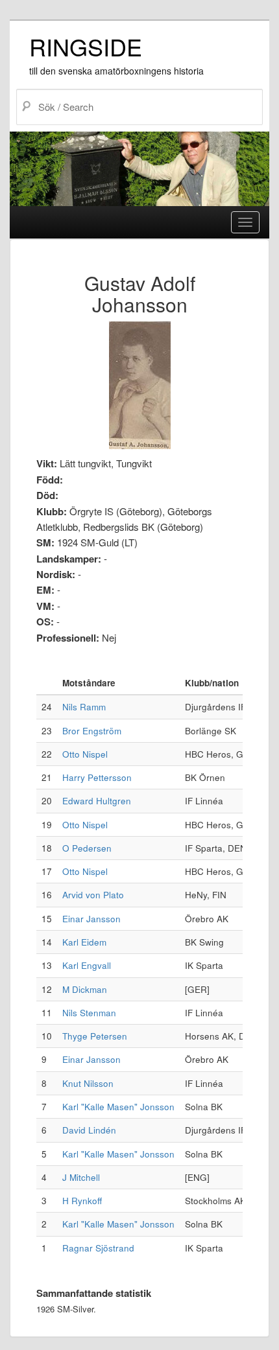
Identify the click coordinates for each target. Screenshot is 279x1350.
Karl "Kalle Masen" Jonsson (118, 1106)
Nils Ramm (84, 707)
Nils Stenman (89, 1013)
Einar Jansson (91, 919)
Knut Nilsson (88, 1083)
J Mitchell (81, 1177)
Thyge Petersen (94, 1036)
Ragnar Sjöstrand (98, 1248)
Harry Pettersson (97, 777)
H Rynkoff (82, 1200)
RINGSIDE (85, 46)
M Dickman (84, 989)
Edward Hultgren (96, 801)
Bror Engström (91, 731)
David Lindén (89, 1130)
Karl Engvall (86, 965)
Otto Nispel (85, 754)
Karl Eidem (84, 942)
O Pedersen (87, 848)
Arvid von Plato (93, 895)
